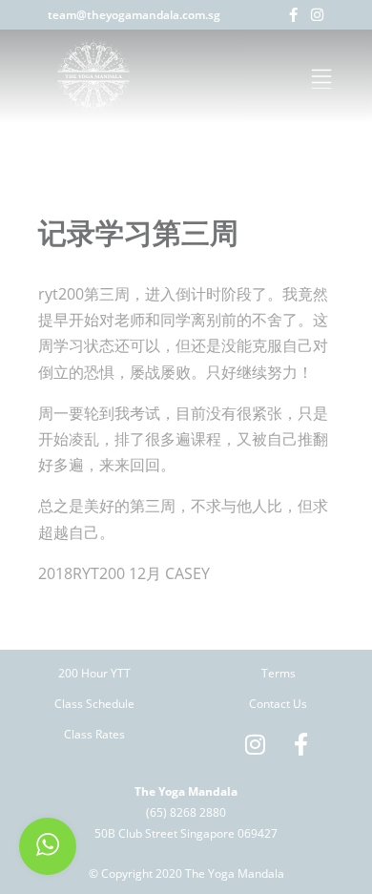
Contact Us (278, 704)
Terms (278, 673)
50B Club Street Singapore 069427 (186, 833)
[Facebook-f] (293, 15)
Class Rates (94, 734)
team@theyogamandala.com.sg (134, 15)
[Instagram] (317, 15)
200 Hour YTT (94, 673)
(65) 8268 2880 (186, 812)
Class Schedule (94, 704)
